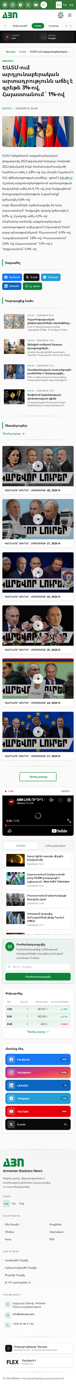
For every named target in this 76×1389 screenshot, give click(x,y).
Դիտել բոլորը (36, 1031)
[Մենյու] (70, 15)
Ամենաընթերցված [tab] (55, 845)
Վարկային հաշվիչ (16, 1260)
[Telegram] (20, 4)
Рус (65, 4)
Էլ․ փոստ (35, 286)
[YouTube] (36, 4)
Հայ (59, 4)
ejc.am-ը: (66, 178)
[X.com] (28, 4)
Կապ (8, 1239)
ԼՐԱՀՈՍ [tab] (20, 845)
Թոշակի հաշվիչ (15, 1275)
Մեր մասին (12, 1224)
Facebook (14, 277)
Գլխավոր (10, 51)
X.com (33, 277)
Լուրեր (37, 25)
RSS (52, 1239)
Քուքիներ (56, 1224)
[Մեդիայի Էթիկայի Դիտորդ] (61, 15)
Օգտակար (57, 1231)
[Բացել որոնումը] (43, 4)
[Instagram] (12, 4)
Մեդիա (9, 1231)
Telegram (53, 277)
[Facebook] (5, 4)
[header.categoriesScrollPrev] (5, 26)
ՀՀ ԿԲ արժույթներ (16, 1282)
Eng (71, 4)
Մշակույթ (53, 25)
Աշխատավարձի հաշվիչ (21, 1267)
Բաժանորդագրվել (38, 976)
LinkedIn (14, 286)
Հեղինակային (20, 25)
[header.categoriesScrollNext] (71, 26)
